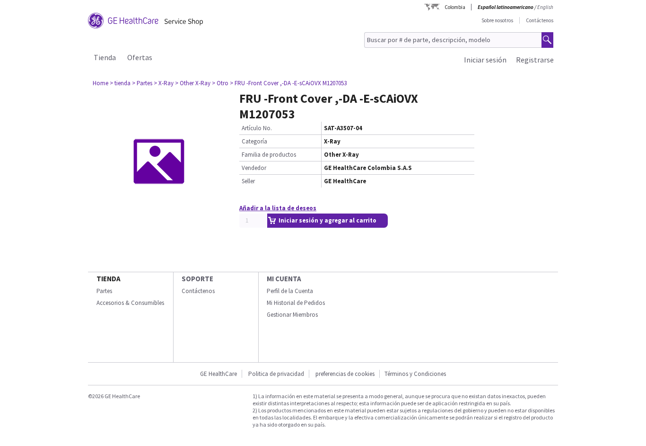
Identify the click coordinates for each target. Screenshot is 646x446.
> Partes (142, 83)
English (545, 7)
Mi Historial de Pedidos (296, 303)
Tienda (105, 57)
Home (100, 83)
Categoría (254, 141)
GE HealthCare (218, 374)
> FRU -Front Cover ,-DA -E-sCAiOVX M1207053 (288, 83)
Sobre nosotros (497, 20)
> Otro (220, 83)
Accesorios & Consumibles (130, 303)
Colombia (455, 7)
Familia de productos (269, 155)
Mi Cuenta (284, 278)
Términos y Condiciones (415, 374)
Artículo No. (257, 128)
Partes (104, 291)
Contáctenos (539, 20)
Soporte (197, 278)
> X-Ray (164, 83)
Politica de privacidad (276, 374)
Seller (248, 181)
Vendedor (254, 168)
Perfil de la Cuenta (290, 291)
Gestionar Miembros (292, 315)
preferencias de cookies (345, 374)
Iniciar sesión (485, 59)
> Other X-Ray (192, 83)
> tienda (120, 83)
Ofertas (139, 57)
